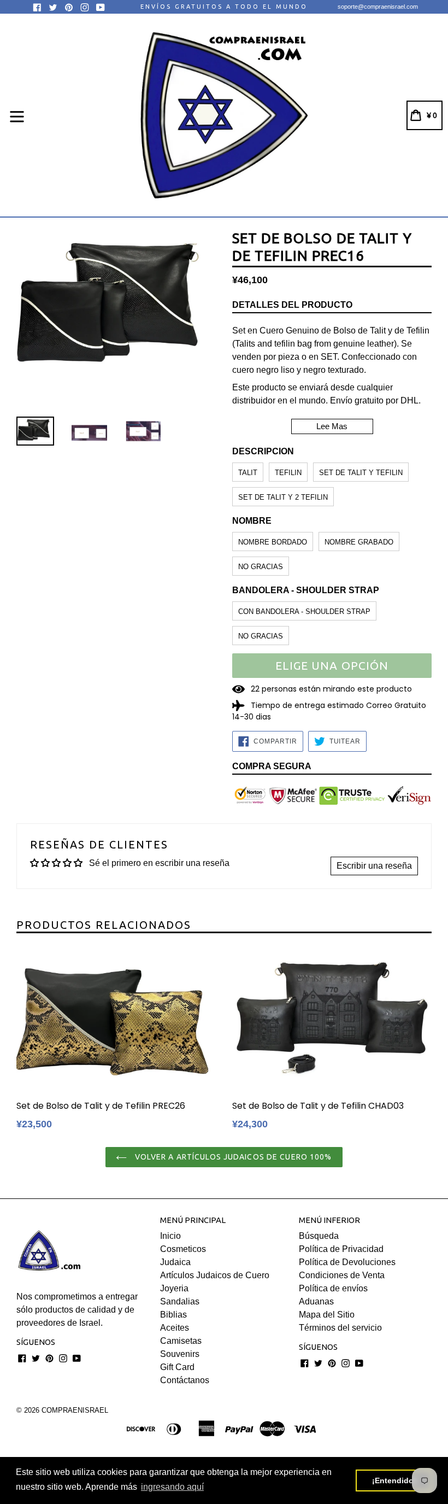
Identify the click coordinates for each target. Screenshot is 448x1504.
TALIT (247, 473)
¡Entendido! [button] (394, 1480)
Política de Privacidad (341, 1249)
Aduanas (316, 1301)
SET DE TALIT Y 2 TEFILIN (283, 497)
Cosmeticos (183, 1249)
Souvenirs (179, 1354)
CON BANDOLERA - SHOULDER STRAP (304, 611)
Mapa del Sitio (327, 1314)
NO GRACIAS (260, 567)
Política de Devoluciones (347, 1262)
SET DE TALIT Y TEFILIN (361, 473)
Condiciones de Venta (342, 1275)
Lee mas (331, 426)
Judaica (175, 1262)
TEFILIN (288, 473)
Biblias (173, 1314)
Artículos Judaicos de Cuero (214, 1275)
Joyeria (174, 1288)
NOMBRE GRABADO (359, 542)
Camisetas (181, 1340)
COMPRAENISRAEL (75, 1410)
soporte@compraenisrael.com (378, 6)
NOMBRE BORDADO (272, 542)
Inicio (170, 1235)
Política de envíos (333, 1288)
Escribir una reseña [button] (374, 865)
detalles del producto (292, 304)
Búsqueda (319, 1235)
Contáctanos (184, 1380)
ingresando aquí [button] (172, 1486)
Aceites (174, 1327)
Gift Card (177, 1367)
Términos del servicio (340, 1327)
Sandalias (179, 1301)
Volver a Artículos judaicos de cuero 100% (232, 1156)
